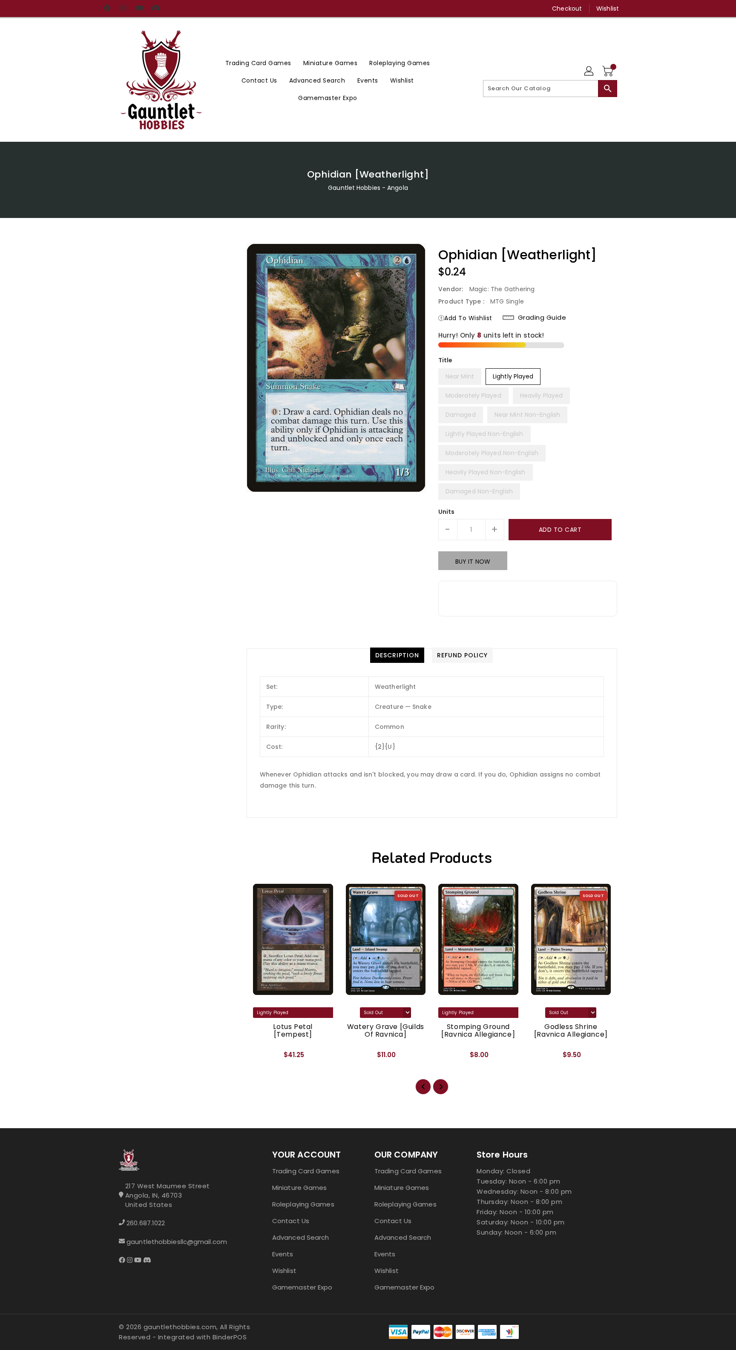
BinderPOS (230, 1337)
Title (445, 360)
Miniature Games (299, 1187)
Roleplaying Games (303, 1204)
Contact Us (290, 1220)
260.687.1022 (145, 1222)
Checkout (567, 8)
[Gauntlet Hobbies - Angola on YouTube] (139, 8)
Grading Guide (542, 317)
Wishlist (607, 8)
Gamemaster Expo (302, 1287)
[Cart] (608, 71)
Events (282, 1254)
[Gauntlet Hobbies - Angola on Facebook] (107, 8)
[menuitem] (258, 63)
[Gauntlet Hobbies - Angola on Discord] (155, 8)
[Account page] (589, 71)
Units (446, 512)
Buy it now (472, 561)
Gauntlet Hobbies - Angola (368, 187)
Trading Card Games (305, 1171)
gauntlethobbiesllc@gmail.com (176, 1241)
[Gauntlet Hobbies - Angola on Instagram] (123, 8)
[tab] (397, 655)
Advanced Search (300, 1237)
